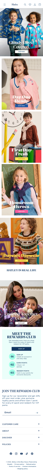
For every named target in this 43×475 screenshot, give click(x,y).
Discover (7, 437)
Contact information (29, 466)
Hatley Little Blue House (20, 462)
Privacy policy (19, 464)
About (5, 431)
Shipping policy (22, 469)
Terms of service (14, 466)
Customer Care (10, 424)
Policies (6, 444)
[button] (4, 4)
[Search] (25, 4)
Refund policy (31, 464)
